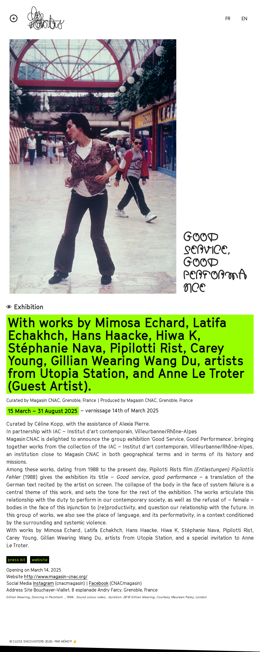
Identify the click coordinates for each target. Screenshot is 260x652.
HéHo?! (66, 641)
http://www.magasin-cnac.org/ (56, 576)
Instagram (43, 583)
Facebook (98, 583)
